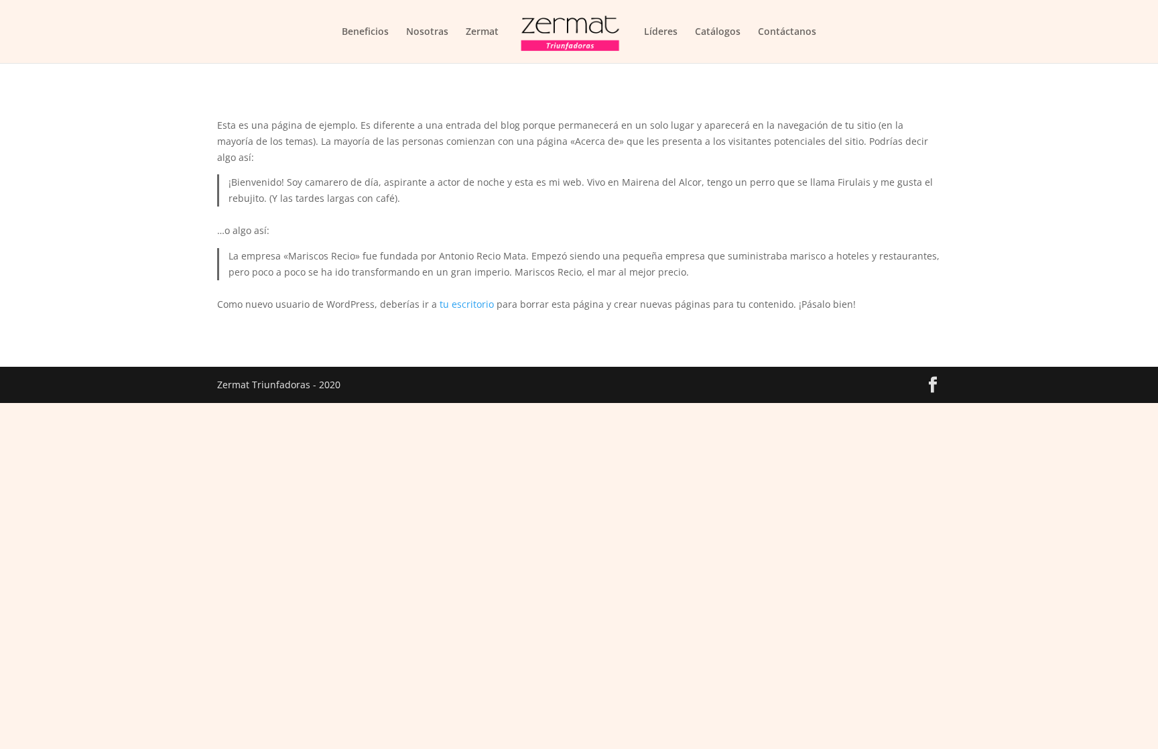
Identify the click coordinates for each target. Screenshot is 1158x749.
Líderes (661, 32)
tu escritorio (467, 304)
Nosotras (427, 32)
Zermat (482, 32)
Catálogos (718, 32)
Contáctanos (787, 32)
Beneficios (365, 32)
